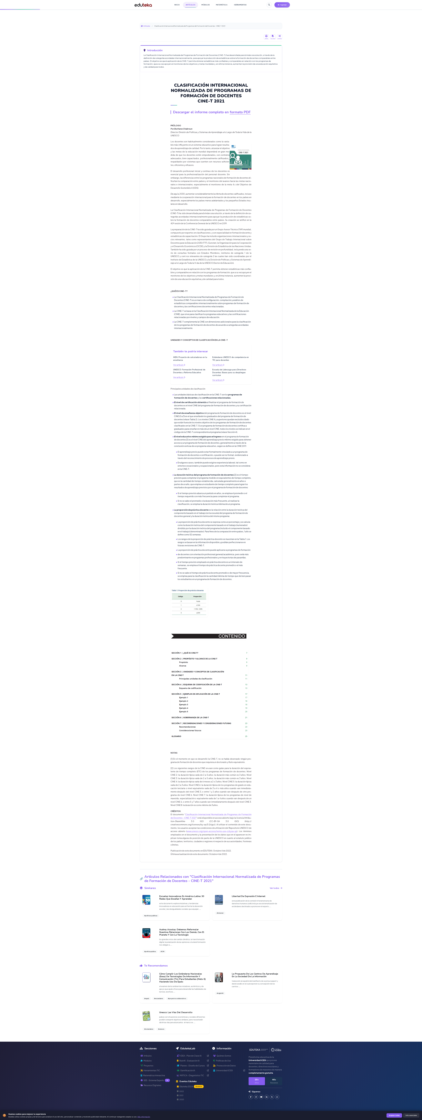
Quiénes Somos (224, 1055)
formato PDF (240, 112)
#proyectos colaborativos (177, 998)
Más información (143, 1117)
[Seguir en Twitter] (272, 1097)
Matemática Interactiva (154, 1075)
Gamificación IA (187, 1070)
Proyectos (148, 1065)
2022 (181, 1091)
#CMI (162, 951)
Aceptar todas (394, 1115)
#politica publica (150, 951)
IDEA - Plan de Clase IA (191, 1055)
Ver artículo (178, 365)
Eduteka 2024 (191, 1086)
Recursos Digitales (152, 1085)
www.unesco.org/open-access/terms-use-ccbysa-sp (212, 831)
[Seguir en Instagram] (256, 1097)
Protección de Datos (226, 1065)
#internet (220, 913)
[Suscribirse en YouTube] (261, 1097)
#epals (146, 998)
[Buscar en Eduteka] (269, 4)
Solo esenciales (411, 1115)
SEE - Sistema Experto (156, 1080)
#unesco (161, 1029)
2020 (181, 1099)
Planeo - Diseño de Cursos (192, 1065)
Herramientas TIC (152, 1070)
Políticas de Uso (223, 1060)
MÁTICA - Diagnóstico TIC (192, 1075)
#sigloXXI (220, 993)
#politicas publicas (150, 916)
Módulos (148, 1060)
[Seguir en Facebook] (251, 1097)
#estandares (158, 998)
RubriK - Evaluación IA (189, 1060)
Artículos (146, 26)
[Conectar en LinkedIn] (266, 1097)
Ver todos (274, 888)
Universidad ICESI (224, 1070)
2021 (181, 1095)
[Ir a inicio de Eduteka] (143, 4)
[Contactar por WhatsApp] (277, 1097)
